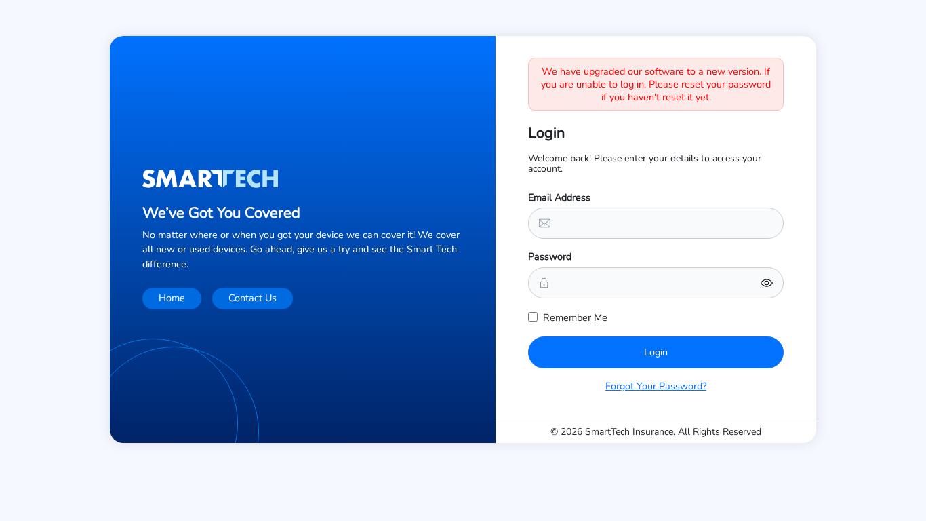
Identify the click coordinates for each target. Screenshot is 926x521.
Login (656, 352)
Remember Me (575, 317)
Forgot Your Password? (655, 386)
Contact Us (252, 298)
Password (549, 256)
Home (172, 298)
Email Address (559, 197)
